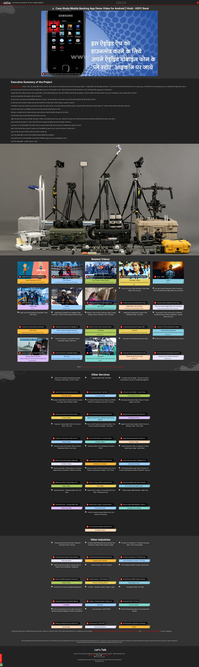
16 (106, 366)
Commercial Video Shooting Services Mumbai (105, 631)
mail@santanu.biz (106, 655)
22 (118, 366)
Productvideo (15, 86)
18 (110, 366)
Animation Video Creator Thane (129, 631)
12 (98, 366)
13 (100, 366)
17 (108, 366)
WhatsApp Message (100, 656)
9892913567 (93, 655)
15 (104, 366)
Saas (20, 86)
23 (121, 366)
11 (96, 366)
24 (123, 366)
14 (102, 366)
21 (116, 366)
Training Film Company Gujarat (151, 631)
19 (112, 366)
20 (114, 366)
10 (94, 366)
